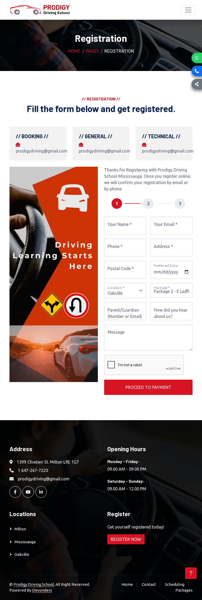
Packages (184, 590)
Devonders (42, 590)
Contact (149, 584)
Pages (92, 51)
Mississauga (25, 542)
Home (74, 51)
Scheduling (174, 584)
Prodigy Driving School (33, 584)
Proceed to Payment (148, 387)
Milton (20, 529)
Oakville (21, 554)
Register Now (126, 539)
